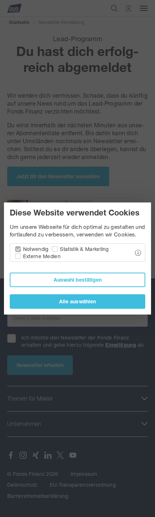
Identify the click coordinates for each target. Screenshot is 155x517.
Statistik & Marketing (84, 249)
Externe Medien (42, 256)
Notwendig (36, 249)
